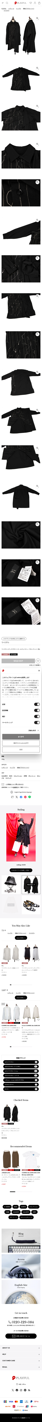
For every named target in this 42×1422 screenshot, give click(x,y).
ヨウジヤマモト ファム (21, 1071)
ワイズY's (5, 642)
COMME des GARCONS (9, 1025)
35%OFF (17, 1170)
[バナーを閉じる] (39, 670)
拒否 (21, 749)
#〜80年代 (7, 1207)
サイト (21, 1089)
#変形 (34, 1212)
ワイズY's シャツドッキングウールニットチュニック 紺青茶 (31, 969)
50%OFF (17, 1023)
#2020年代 (5, 776)
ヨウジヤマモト (21, 1062)
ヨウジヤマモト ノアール (21, 1075)
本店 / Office (22, 1384)
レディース (5, 767)
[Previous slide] (8, 837)
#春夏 (7, 1212)
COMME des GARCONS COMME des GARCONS (31, 1174)
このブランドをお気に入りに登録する (14, 639)
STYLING (13, 654)
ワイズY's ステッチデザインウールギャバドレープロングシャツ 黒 (11, 1131)
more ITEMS (20, 938)
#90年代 (23, 1207)
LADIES (4, 963)
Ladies (5, 654)
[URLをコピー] (12, 797)
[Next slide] (33, 837)
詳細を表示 (32, 730)
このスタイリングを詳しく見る (20, 870)
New (3, 1004)
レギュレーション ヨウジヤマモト (21, 1080)
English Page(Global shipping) (23, 792)
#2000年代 (16, 1212)
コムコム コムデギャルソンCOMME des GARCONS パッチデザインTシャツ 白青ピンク (31, 1179)
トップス (12, 767)
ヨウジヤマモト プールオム (21, 1066)
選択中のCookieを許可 (21, 743)
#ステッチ (8, 778)
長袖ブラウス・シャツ (23, 767)
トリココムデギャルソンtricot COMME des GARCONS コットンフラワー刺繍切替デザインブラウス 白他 (31, 1033)
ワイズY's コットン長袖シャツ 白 (10, 969)
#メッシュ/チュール (26, 1217)
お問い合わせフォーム (23, 1336)
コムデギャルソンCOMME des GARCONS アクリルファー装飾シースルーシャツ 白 (11, 1030)
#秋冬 (10, 776)
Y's (2, 966)
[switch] (37, 710)
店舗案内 (15, 787)
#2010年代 (26, 1212)
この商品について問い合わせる (14, 784)
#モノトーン (32, 776)
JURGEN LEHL (6, 1173)
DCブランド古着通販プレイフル (23, 1418)
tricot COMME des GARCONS (31, 1027)
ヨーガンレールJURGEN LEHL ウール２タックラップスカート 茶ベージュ (11, 1177)
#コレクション (18, 776)
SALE (11, 1023)
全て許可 (21, 736)
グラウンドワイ (21, 1084)
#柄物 (25, 776)
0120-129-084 (23, 1322)
